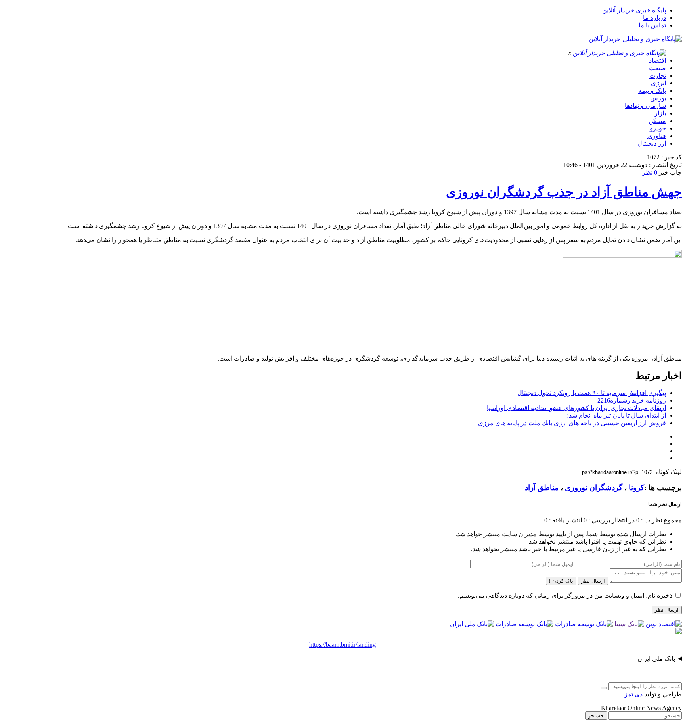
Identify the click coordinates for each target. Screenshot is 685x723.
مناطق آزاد (542, 487)
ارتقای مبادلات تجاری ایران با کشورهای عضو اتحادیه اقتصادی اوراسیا (576, 408)
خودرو (658, 128)
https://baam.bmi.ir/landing (342, 644)
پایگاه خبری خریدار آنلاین (634, 10)
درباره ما (654, 17)
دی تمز (633, 694)
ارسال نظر (593, 581)
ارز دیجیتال (651, 143)
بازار (660, 113)
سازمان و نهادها (645, 105)
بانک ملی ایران (656, 658)
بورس (658, 98)
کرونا (636, 487)
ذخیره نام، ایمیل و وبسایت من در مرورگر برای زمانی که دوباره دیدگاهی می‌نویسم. (565, 595)
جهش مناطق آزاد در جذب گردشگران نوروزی (564, 192)
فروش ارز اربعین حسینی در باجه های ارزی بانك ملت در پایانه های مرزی (572, 423)
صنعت (657, 68)
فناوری (656, 135)
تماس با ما (652, 25)
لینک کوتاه (669, 471)
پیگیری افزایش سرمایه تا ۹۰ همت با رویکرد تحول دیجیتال (591, 392)
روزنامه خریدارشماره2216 (631, 400)
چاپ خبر (670, 172)
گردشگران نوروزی (593, 487)
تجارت (657, 75)
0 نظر (649, 172)
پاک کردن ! (561, 581)
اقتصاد (657, 60)
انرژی (658, 83)
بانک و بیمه (652, 90)
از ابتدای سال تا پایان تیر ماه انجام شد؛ (616, 415)
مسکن (657, 120)
